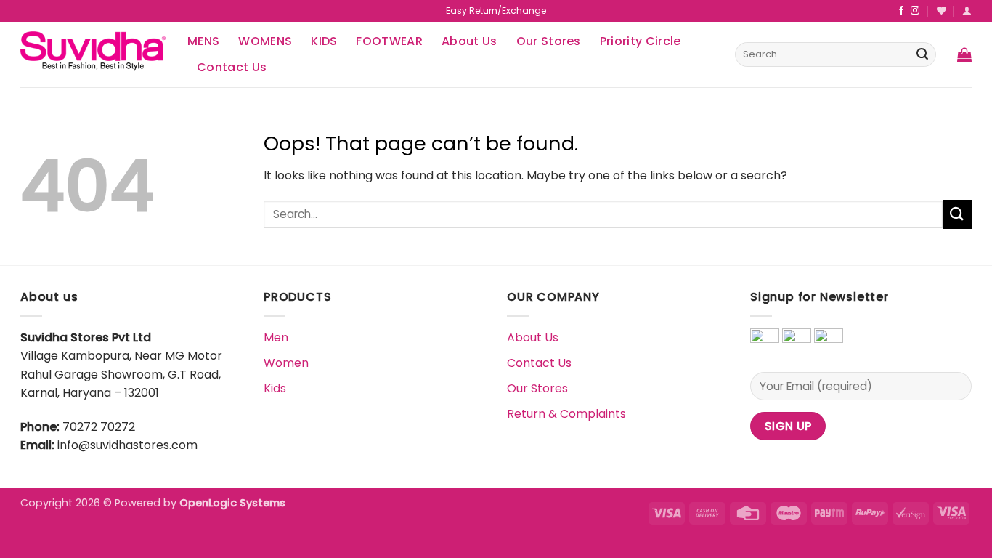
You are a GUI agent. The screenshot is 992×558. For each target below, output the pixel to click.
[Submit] (922, 54)
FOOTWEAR (389, 41)
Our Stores (548, 41)
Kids (275, 388)
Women (286, 363)
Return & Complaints (566, 413)
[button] (964, 54)
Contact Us (232, 67)
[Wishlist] (941, 10)
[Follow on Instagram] (915, 11)
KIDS (324, 41)
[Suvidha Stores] (93, 54)
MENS (203, 41)
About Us (469, 41)
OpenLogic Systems (232, 503)
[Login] (967, 10)
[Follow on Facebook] (901, 11)
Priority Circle (640, 41)
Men (276, 337)
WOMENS (265, 41)
